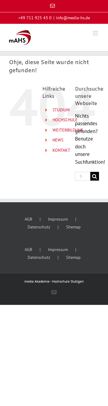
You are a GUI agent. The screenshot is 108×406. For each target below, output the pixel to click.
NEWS (57, 140)
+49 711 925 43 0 (35, 17)
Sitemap (73, 227)
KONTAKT (61, 150)
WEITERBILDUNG (67, 130)
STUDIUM (61, 110)
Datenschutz (39, 227)
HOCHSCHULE (65, 119)
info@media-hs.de (73, 17)
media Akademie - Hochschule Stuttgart (54, 281)
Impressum (58, 219)
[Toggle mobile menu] (96, 33)
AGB (28, 219)
